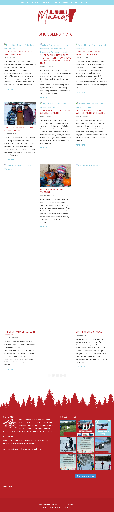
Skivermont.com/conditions (31, 449)
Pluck (69, 507)
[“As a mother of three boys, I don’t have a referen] (85, 462)
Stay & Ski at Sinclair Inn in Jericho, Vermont (55, 111)
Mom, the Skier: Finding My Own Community (18, 129)
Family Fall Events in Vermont (51, 190)
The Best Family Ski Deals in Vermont (19, 333)
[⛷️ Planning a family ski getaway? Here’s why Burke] (103, 445)
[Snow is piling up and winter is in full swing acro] (68, 462)
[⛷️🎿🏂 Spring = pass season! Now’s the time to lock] (85, 428)
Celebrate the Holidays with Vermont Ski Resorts (90, 111)
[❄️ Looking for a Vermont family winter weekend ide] (68, 445)
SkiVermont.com (29, 420)
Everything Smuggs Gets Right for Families (18, 53)
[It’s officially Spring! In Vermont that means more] (85, 445)
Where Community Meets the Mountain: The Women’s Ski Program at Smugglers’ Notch (55, 59)
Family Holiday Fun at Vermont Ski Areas (88, 53)
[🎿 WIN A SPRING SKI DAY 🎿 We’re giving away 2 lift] (103, 428)
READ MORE (9, 89)
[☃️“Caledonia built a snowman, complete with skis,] (103, 462)
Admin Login (8, 486)
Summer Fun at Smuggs (89, 332)
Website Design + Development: (55, 507)
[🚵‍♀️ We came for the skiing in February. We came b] (68, 428)
